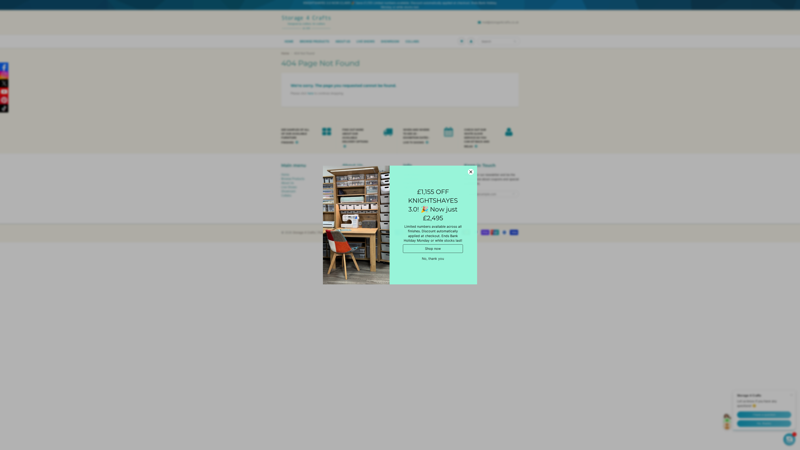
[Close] (471, 172)
